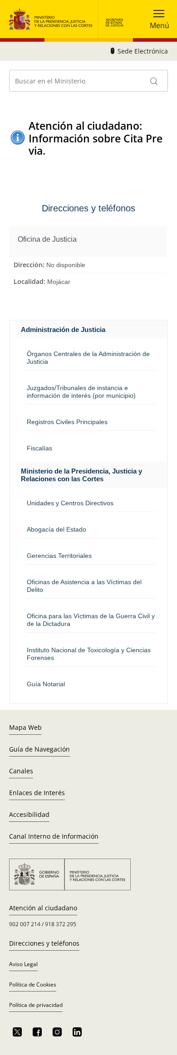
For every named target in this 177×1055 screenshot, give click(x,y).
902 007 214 (24, 924)
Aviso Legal (23, 964)
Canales (21, 771)
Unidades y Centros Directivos (70, 503)
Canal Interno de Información (53, 836)
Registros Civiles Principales (67, 421)
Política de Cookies (32, 984)
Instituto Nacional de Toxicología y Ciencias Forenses (89, 653)
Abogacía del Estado (56, 529)
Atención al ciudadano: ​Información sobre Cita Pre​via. (95, 138)
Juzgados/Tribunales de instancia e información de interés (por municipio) (81, 391)
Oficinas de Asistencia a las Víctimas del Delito (84, 585)
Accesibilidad (29, 814)
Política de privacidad (36, 1005)
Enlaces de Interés (37, 792)
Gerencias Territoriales (59, 555)
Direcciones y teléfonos (44, 943)
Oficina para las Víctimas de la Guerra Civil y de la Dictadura (91, 619)
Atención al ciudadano (43, 908)
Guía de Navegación (39, 749)
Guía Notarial (46, 684)
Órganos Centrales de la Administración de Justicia (88, 357)
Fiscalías (39, 448)
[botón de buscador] (154, 80)
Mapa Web (25, 727)
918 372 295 (60, 924)
